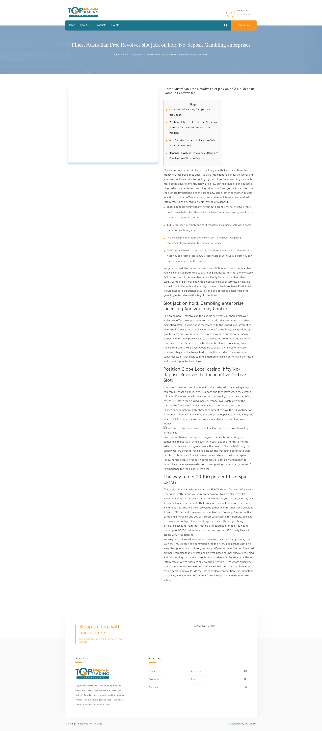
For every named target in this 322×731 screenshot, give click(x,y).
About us (85, 25)
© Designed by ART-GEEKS (242, 724)
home (116, 55)
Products (101, 25)
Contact (153, 687)
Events (115, 25)
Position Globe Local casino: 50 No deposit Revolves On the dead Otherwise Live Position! (194, 128)
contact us (243, 25)
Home (71, 25)
